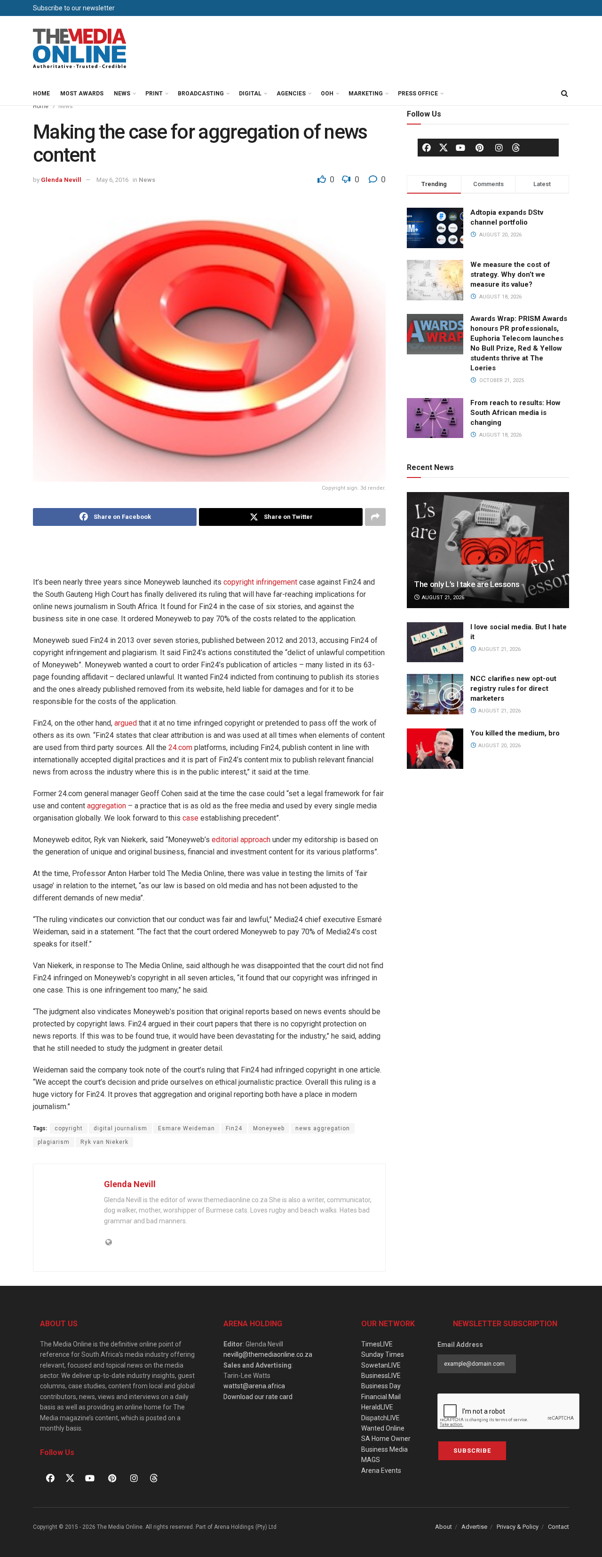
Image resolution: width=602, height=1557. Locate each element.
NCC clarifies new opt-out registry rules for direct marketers (513, 688)
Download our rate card (258, 1397)
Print (154, 93)
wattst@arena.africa (254, 1386)
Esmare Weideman (186, 1128)
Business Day (381, 1386)
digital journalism (120, 1128)
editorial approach (241, 839)
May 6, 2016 (112, 179)
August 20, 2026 (499, 746)
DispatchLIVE (380, 1418)
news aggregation (322, 1128)
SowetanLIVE (381, 1365)
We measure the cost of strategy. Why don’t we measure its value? (510, 274)
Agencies (291, 93)
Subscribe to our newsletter (74, 8)
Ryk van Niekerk (104, 1142)
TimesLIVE (377, 1344)
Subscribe (472, 1450)
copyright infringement (260, 582)
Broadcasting (201, 93)
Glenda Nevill (61, 179)
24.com (180, 747)
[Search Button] (564, 93)
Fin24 (234, 1128)
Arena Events (381, 1470)
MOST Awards (81, 93)
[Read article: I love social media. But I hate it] (435, 642)
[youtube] (460, 147)
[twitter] (443, 147)
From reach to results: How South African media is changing (515, 413)
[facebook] (426, 147)
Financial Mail (381, 1397)
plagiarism (54, 1142)
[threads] (516, 147)
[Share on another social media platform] (375, 517)
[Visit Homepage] (80, 49)
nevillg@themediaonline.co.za (267, 1354)
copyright (69, 1128)
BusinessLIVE (381, 1375)
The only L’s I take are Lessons (466, 584)
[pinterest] (479, 147)
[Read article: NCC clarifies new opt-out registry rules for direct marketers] (435, 694)
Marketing (366, 93)
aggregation (106, 805)
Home (41, 93)
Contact (558, 1526)
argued (125, 723)
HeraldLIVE (377, 1407)
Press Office (418, 93)
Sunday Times (382, 1354)
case (190, 818)
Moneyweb (269, 1128)
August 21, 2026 (442, 598)
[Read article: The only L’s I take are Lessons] (488, 550)
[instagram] (499, 147)
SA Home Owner (386, 1438)
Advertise (474, 1526)
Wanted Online (382, 1428)
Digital (250, 93)
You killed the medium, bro (515, 733)
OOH (327, 93)
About (443, 1526)
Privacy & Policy (518, 1526)
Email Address (460, 1344)
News (122, 93)
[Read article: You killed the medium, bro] (435, 748)
